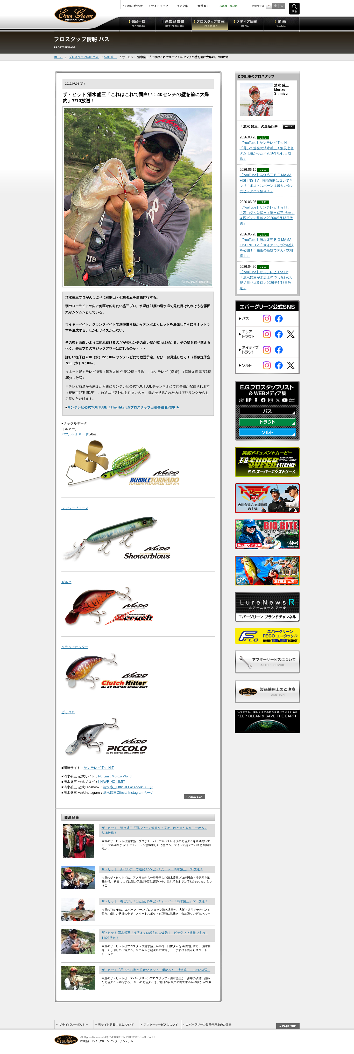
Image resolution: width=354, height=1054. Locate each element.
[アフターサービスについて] (267, 670)
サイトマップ (159, 4)
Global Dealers (227, 4)
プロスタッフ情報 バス (84, 56)
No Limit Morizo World (114, 776)
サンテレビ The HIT (99, 768)
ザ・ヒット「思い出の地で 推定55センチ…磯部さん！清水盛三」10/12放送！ (156, 970)
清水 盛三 (110, 56)
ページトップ (194, 796)
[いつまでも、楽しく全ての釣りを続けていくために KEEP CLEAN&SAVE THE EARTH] (267, 730)
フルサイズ (282, 6)
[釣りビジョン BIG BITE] (267, 546)
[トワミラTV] (267, 510)
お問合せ (134, 4)
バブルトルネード (74, 434)
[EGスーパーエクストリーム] (267, 474)
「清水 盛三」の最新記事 (259, 126)
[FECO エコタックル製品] (267, 641)
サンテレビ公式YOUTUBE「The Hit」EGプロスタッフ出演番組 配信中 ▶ (123, 407)
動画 (281, 23)
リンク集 (182, 4)
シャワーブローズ (74, 508)
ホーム (58, 56)
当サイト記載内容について (116, 1024)
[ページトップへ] (288, 1023)
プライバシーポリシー (74, 1024)
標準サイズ (269, 6)
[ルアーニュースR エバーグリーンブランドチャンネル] (267, 619)
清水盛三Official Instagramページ (128, 793)
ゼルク (66, 582)
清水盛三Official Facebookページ (128, 787)
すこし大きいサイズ (275, 6)
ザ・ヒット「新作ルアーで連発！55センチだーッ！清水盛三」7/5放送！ (152, 869)
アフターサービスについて (160, 1024)
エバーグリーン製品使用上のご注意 (207, 1024)
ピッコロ (68, 712)
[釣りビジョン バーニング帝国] (267, 582)
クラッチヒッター (74, 647)
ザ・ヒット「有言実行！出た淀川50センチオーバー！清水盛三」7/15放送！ (155, 901)
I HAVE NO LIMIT (111, 782)
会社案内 (203, 4)
